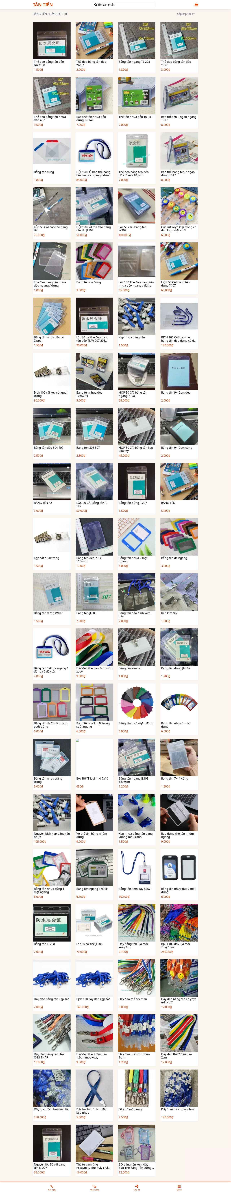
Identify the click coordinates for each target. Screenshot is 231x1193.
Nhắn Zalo (94, 1189)
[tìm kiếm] (95, 4)
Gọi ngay (52, 1189)
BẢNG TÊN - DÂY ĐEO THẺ (50, 14)
